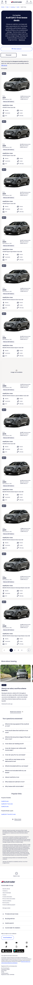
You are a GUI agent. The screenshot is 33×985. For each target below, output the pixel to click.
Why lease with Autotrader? (14, 786)
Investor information (7, 896)
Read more (22, 40)
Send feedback (7, 937)
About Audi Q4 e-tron (12, 777)
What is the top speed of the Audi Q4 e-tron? (17, 725)
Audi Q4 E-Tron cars (7, 804)
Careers (4, 894)
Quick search (9, 923)
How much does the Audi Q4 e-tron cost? (16, 731)
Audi (18, 7)
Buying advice (10, 918)
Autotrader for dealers (12, 928)
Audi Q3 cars (5, 801)
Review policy (6, 902)
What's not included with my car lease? (15, 771)
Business (24, 55)
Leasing (13, 7)
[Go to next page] (28, 650)
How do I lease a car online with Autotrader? (15, 749)
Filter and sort (17, 49)
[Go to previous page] (4, 650)
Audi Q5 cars (5, 806)
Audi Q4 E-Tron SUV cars (8, 814)
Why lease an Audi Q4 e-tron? (15, 782)
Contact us (5, 890)
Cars (7, 7)
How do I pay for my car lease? (15, 755)
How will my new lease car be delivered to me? (15, 760)
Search (30, 3)
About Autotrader (7, 892)
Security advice (6, 888)
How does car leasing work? (14, 744)
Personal (8, 55)
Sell (6, 3)
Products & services (11, 914)
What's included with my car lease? (16, 766)
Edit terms (4, 65)
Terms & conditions (7, 900)
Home (2, 7)
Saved (27, 3)
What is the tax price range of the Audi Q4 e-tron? (17, 738)
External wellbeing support (9, 904)
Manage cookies (6, 908)
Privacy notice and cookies (9, 898)
